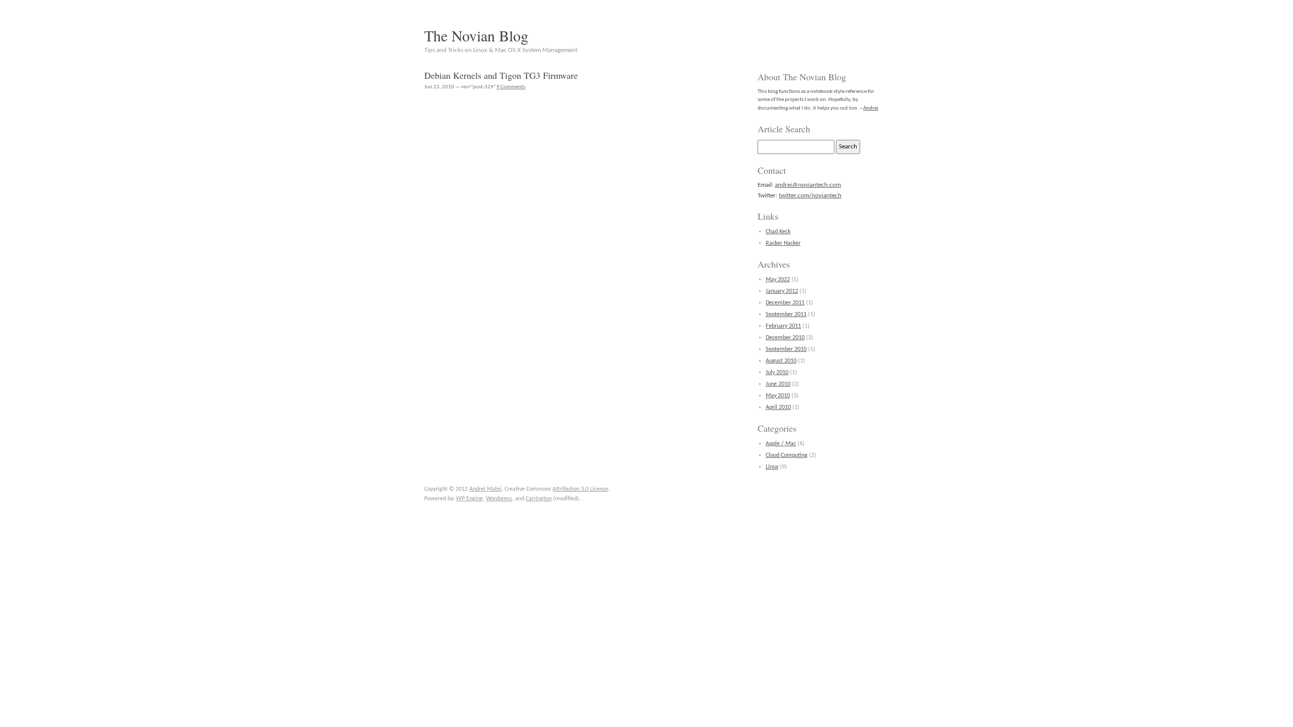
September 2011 (786, 314)
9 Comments (510, 87)
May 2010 (778, 396)
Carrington (539, 499)
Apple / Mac (781, 444)
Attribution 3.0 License (580, 489)
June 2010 (778, 384)
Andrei (870, 108)
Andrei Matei (485, 489)
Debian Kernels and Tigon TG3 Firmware (501, 75)
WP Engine (469, 499)
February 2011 (783, 326)
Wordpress (499, 499)
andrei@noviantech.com (808, 185)
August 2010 (781, 361)
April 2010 (778, 407)
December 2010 (785, 338)
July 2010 (777, 373)
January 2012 (782, 291)
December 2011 (785, 303)
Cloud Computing (787, 455)
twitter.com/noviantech (810, 195)
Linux (772, 467)
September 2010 (786, 349)
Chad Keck (778, 232)
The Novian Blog (476, 35)
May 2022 (778, 280)
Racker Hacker (783, 243)
